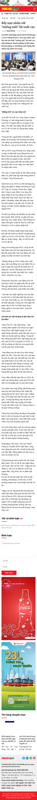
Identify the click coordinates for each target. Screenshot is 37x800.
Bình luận (9, 573)
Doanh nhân (24, 13)
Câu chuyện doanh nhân (26, 18)
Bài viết (12, 18)
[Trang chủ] (2, 14)
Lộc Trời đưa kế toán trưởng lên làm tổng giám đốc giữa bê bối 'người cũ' (27, 740)
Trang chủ (4, 18)
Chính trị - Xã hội (11, 13)
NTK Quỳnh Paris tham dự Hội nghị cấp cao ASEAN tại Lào (8, 740)
